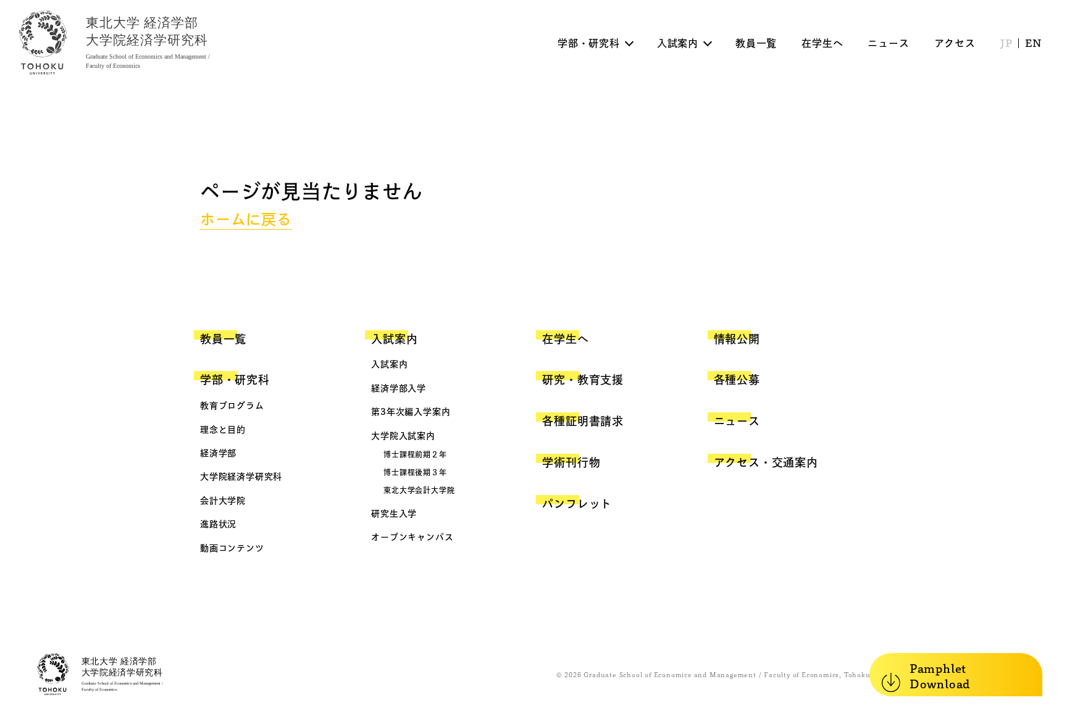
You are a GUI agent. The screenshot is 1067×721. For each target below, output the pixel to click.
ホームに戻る (246, 219)
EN (1033, 43)
